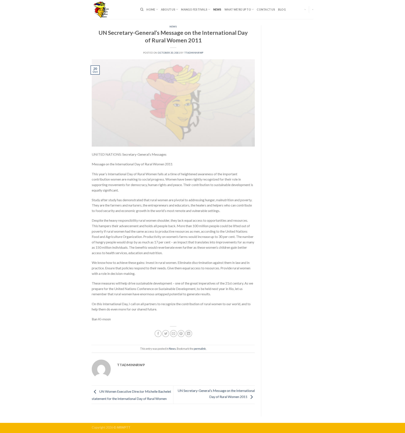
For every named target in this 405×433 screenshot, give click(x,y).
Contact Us (266, 9)
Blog (282, 9)
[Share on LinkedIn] (188, 333)
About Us (168, 9)
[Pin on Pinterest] (181, 333)
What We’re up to (237, 9)
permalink (200, 348)
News (217, 9)
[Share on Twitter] (165, 333)
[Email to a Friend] (173, 333)
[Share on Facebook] (158, 333)
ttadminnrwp (193, 52)
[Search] (141, 9)
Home (150, 9)
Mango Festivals (194, 9)
